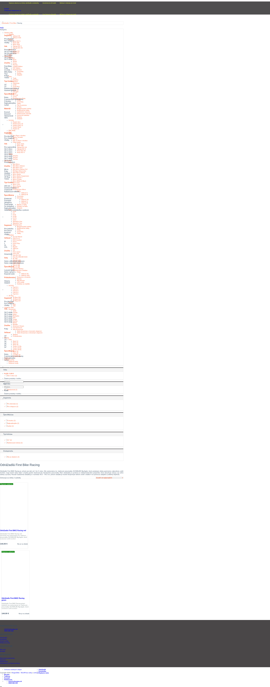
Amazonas (12, 309)
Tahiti (14, 311)
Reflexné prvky (9, 360)
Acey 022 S (16, 41)
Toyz (10, 132)
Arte (14, 317)
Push (14, 211)
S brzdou (10, 420)
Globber (11, 34)
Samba (15, 321)
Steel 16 (15, 343)
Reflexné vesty (13, 363)
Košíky (19, 73)
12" (8, 440)
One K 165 (16, 265)
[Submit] (5, 389)
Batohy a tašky (22, 204)
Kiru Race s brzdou (19, 135)
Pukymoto (16, 83)
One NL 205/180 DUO (20, 257)
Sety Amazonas (18, 329)
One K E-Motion (18, 269)
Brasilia (15, 324)
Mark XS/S (16, 44)
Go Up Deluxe (17, 236)
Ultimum (15, 248)
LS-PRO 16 (16, 355)
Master (15, 247)
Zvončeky (20, 71)
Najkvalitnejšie (12, 423)
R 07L (15, 218)
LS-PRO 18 (16, 356)
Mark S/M (16, 43)
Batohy (19, 279)
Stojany (19, 117)
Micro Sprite (17, 174)
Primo (15, 242)
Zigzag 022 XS (18, 48)
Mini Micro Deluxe (19, 166)
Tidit (14, 306)
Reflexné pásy (13, 361)
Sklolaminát (11, 389)
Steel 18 (15, 344)
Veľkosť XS (16, 36)
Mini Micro (16, 164)
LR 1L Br (16, 90)
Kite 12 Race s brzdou (20, 140)
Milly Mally (12, 130)
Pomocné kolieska (23, 115)
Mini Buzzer (21, 280)
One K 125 (16, 263)
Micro (10, 49)
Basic (14, 59)
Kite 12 (15, 139)
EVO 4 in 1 (16, 238)
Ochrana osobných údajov (13, 669)
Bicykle (6, 289)
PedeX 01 (16, 129)
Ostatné (19, 118)
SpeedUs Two (17, 223)
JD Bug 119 (16, 301)
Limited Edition (18, 66)
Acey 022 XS (21, 151)
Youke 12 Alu (17, 346)
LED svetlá (20, 282)
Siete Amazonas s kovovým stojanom (29, 331)
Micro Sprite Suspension (21, 176)
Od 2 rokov (11, 375)
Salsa (14, 314)
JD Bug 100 (17, 297)
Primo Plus (16, 243)
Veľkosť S (16, 53)
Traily (14, 78)
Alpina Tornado (18, 137)
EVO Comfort (17, 240)
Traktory (7, 367)
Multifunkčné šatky (23, 110)
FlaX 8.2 (15, 289)
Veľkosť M (16, 51)
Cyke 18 (15, 353)
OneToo (15, 156)
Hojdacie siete (9, 217)
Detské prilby (8, 33)
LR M (14, 85)
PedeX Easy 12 (18, 125)
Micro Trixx (16, 184)
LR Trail (15, 95)
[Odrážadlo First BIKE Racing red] (9, 527)
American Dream (18, 326)
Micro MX (16, 188)
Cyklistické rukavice (23, 112)
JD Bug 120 (17, 299)
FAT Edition (16, 68)
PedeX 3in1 (16, 122)
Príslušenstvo (17, 70)
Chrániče (20, 198)
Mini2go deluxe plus (19, 171)
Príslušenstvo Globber (20, 270)
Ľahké (9, 426)
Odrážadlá (7, 27)
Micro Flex (16, 183)
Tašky (19, 103)
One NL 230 (17, 262)
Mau (14, 304)
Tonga (15, 319)
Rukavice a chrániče (23, 277)
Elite (14, 245)
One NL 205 (17, 260)
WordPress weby (26, 673)
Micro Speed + (17, 177)
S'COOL (11, 120)
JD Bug (11, 296)
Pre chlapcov (11, 406)
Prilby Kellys (17, 142)
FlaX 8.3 (15, 290)
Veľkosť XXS (17, 38)
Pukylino (15, 80)
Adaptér (19, 75)
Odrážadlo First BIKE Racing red (13, 530)
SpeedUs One (17, 221)
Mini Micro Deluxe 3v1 (20, 169)
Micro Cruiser (17, 179)
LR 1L (15, 88)
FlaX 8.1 (15, 287)
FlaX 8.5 (15, 294)
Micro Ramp (17, 186)
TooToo (15, 157)
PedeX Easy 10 (18, 124)
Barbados (16, 316)
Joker (14, 220)
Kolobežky (8, 124)
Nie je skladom (12, 457)
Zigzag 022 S (17, 46)
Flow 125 (16, 253)
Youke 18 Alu (17, 349)
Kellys (10, 39)
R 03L (15, 216)
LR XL (15, 97)
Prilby (19, 100)
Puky (10, 54)
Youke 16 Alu (17, 348)
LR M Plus (16, 86)
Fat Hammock (17, 328)
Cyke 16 (15, 351)
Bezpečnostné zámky (24, 108)
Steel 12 (15, 341)
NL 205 (15, 258)
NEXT (15, 93)
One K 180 (16, 267)
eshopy (36, 673)
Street (15, 61)
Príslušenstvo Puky (19, 98)
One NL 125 (17, 255)
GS (14, 250)
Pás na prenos (22, 105)
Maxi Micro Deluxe (19, 172)
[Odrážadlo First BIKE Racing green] (11, 595)
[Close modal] (1, 686)
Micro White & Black (19, 181)
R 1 (14, 213)
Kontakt (6, 8)
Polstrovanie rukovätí (24, 113)
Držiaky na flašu (22, 206)
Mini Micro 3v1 (17, 167)
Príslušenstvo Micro (19, 189)
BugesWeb (15, 673)
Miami (15, 322)
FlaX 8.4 (15, 292)
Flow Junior (16, 252)
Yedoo (11, 154)
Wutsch (15, 81)
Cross (15, 63)
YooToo (15, 159)
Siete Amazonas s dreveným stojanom (30, 333)
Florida (15, 312)
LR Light (15, 92)
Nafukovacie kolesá (13, 443)
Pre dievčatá (11, 404)
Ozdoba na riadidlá (23, 284)
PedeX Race (17, 127)
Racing (15, 65)
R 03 (14, 215)
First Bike (13, 23)
